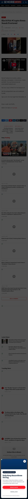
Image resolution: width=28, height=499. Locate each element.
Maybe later (14, 491)
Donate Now (14, 487)
